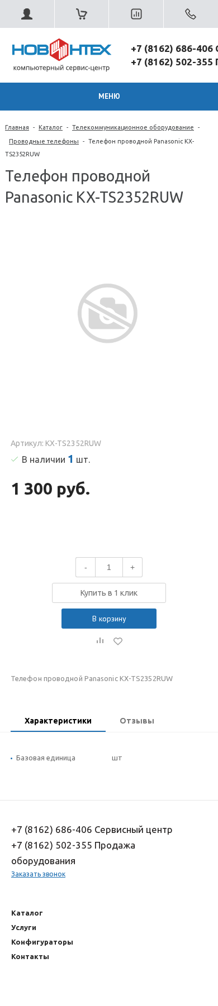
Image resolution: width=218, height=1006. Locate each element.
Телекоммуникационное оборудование (133, 127)
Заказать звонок (38, 874)
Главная (17, 127)
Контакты (30, 956)
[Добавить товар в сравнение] (100, 641)
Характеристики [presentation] (58, 720)
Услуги (23, 927)
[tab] (58, 722)
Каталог (51, 127)
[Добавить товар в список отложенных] (118, 641)
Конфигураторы (42, 942)
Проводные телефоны (44, 141)
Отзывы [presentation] (137, 720)
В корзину (109, 619)
